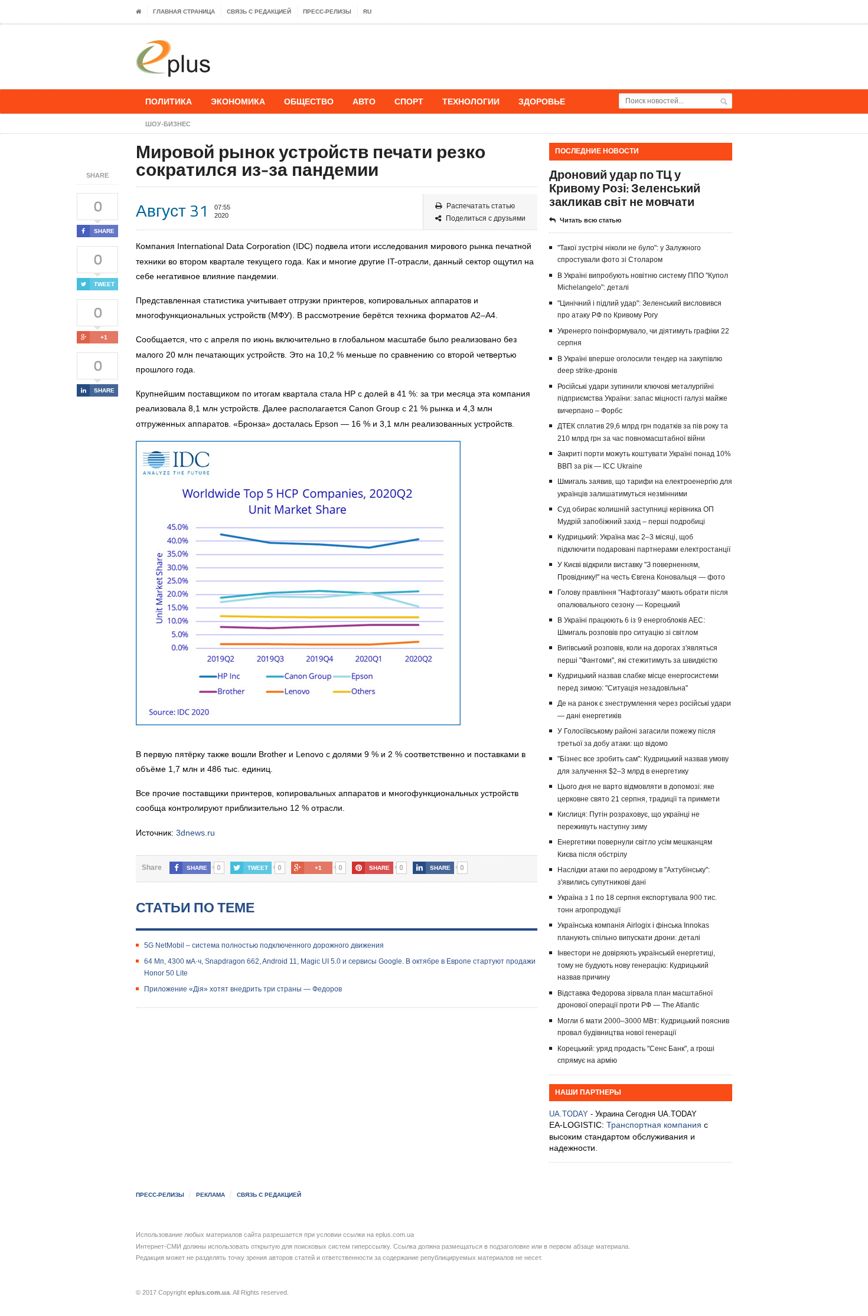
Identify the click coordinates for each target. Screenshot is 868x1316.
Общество (309, 101)
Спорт (408, 101)
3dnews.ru (195, 832)
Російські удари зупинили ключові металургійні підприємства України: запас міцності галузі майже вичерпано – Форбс (642, 398)
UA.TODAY (568, 1113)
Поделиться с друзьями (486, 218)
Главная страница (184, 11)
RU (367, 11)
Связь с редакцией (259, 11)
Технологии (471, 101)
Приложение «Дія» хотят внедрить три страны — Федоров (243, 989)
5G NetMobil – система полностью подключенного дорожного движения (264, 945)
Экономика (238, 101)
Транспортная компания (653, 1125)
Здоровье (541, 101)
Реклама (210, 1194)
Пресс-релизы (327, 11)
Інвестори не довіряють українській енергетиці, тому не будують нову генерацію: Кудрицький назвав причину (636, 965)
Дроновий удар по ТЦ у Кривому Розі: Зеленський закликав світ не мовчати (624, 188)
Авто (364, 101)
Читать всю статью (590, 220)
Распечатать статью (480, 206)
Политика (168, 101)
